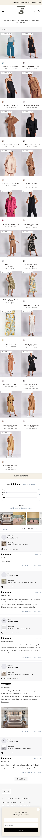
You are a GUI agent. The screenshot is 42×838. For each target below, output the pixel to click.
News (29, 802)
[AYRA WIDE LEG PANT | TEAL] (10, 45)
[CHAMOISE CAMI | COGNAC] (31, 84)
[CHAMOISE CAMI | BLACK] (10, 84)
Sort (23, 529)
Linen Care (5, 802)
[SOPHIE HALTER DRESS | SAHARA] (10, 444)
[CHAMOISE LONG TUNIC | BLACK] (31, 203)
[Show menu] (3, 11)
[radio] (2, 62)
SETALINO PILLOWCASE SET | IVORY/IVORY (22, 582)
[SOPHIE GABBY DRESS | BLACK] (31, 363)
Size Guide (26, 798)
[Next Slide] (40, 518)
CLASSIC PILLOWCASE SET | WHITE (19, 628)
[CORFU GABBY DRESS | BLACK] (31, 243)
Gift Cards (14, 802)
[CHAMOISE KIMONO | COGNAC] (31, 162)
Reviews (23, 802)
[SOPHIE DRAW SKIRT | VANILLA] (31, 323)
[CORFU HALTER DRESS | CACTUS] (10, 284)
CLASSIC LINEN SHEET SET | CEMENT (19, 748)
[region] (21, 518)
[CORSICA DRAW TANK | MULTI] (31, 284)
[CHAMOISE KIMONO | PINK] (10, 203)
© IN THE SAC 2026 (7, 798)
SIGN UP (21, 830)
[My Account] (35, 11)
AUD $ (5, 791)
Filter (3, 29)
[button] (6, 518)
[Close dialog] (38, 809)
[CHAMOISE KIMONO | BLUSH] (10, 162)
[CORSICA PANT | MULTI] (10, 323)
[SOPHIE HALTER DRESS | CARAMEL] (31, 404)
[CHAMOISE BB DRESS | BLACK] (31, 45)
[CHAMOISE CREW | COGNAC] (10, 123)
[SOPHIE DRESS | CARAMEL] (10, 363)
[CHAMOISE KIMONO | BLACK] (31, 123)
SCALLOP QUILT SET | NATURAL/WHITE (20, 674)
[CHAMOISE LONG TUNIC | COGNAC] (10, 243)
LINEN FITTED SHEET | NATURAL (18, 545)
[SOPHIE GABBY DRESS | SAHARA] (10, 404)
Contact (17, 798)
